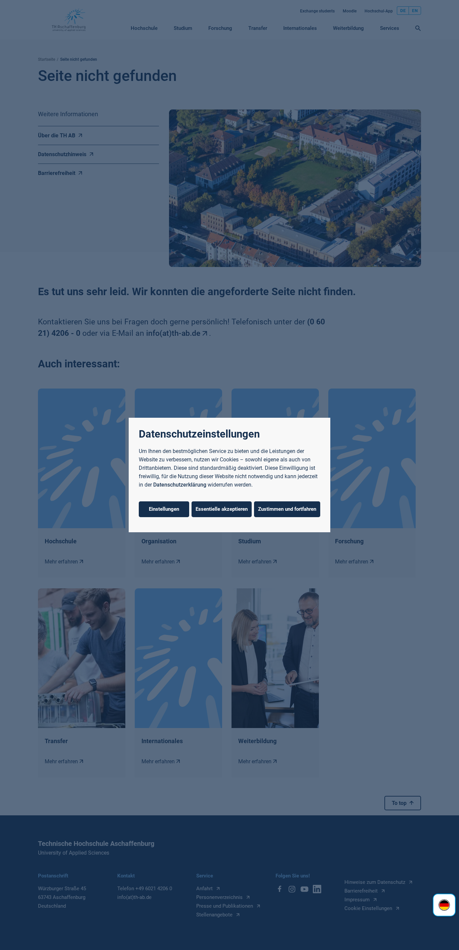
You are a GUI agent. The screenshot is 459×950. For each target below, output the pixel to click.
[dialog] (229, 475)
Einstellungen (164, 509)
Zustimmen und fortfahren (287, 509)
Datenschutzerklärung (179, 485)
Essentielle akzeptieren (222, 509)
